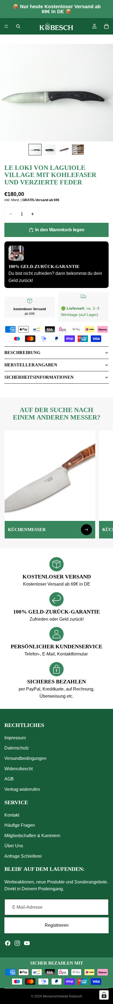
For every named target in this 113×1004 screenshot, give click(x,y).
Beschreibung (22, 352)
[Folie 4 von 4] (78, 149)
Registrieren (57, 925)
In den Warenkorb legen (59, 229)
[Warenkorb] (106, 26)
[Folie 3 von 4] (64, 149)
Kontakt (11, 814)
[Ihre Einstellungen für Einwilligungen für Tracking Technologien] (104, 995)
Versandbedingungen (25, 758)
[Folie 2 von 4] (49, 149)
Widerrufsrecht (18, 768)
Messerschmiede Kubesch (62, 996)
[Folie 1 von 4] (35, 149)
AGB (9, 779)
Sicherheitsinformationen (39, 377)
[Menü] (6, 26)
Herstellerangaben (30, 365)
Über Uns (13, 845)
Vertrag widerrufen (22, 789)
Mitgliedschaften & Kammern (32, 835)
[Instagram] (17, 943)
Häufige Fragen (19, 825)
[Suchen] (18, 26)
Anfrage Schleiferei (23, 856)
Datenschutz (16, 748)
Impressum (15, 737)
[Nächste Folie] (103, 484)
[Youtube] (27, 943)
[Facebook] (7, 943)
